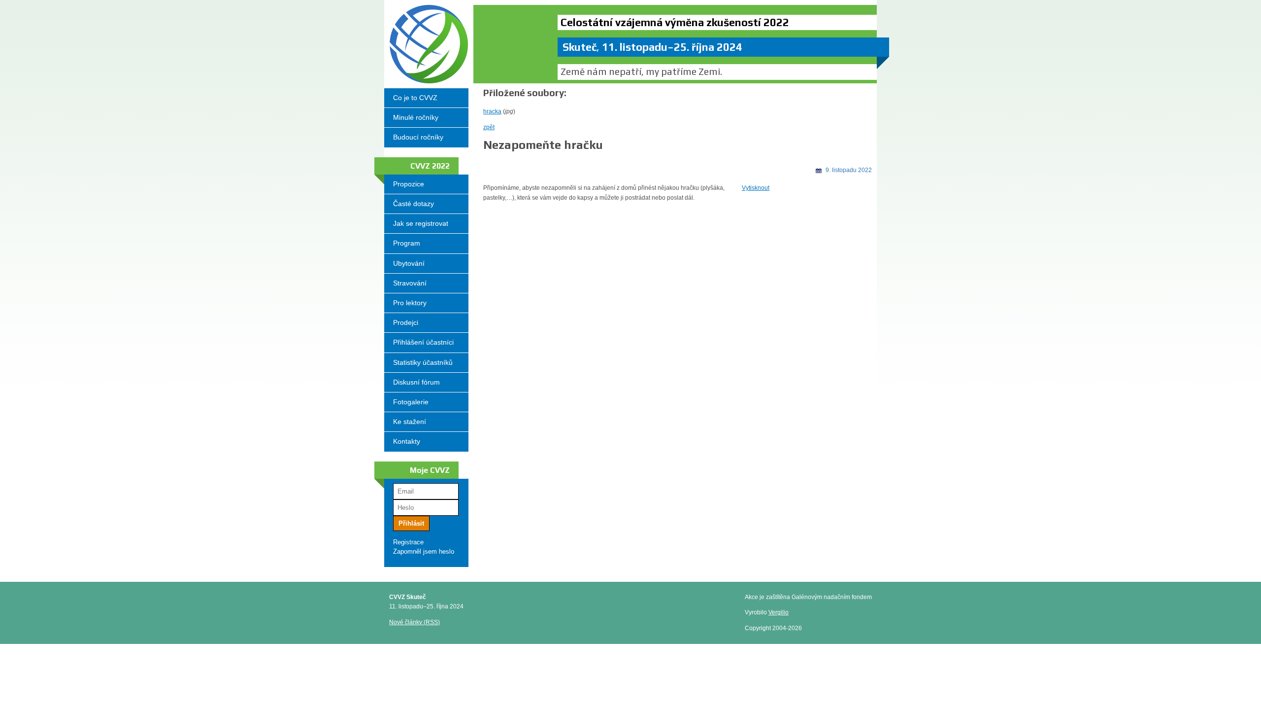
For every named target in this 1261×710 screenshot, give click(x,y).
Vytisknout (755, 187)
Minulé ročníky (415, 117)
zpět (489, 127)
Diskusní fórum (416, 382)
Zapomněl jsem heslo (423, 551)
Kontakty (406, 441)
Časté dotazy (413, 204)
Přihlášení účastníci (423, 342)
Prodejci (405, 322)
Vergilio (778, 612)
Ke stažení (409, 422)
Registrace (408, 542)
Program (406, 243)
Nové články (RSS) (414, 622)
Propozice (408, 184)
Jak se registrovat (420, 223)
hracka (492, 111)
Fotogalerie (411, 402)
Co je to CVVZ (415, 98)
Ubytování (409, 263)
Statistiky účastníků (423, 362)
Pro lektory (410, 303)
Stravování (410, 283)
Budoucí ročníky (418, 137)
